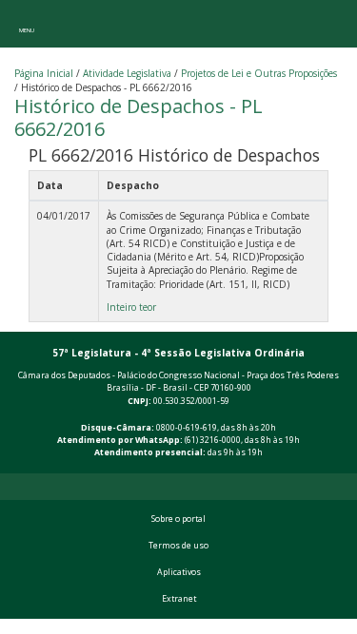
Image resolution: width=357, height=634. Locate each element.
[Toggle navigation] (26, 23)
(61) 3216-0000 (213, 440)
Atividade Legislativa (127, 73)
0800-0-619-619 (186, 427)
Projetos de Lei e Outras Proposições (259, 73)
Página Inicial (43, 73)
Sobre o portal (178, 519)
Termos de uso (178, 545)
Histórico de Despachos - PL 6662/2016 (138, 117)
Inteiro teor (131, 307)
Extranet (179, 599)
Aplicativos (179, 572)
